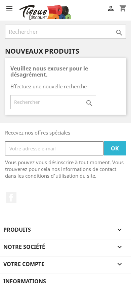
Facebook (11, 197)
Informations (24, 281)
